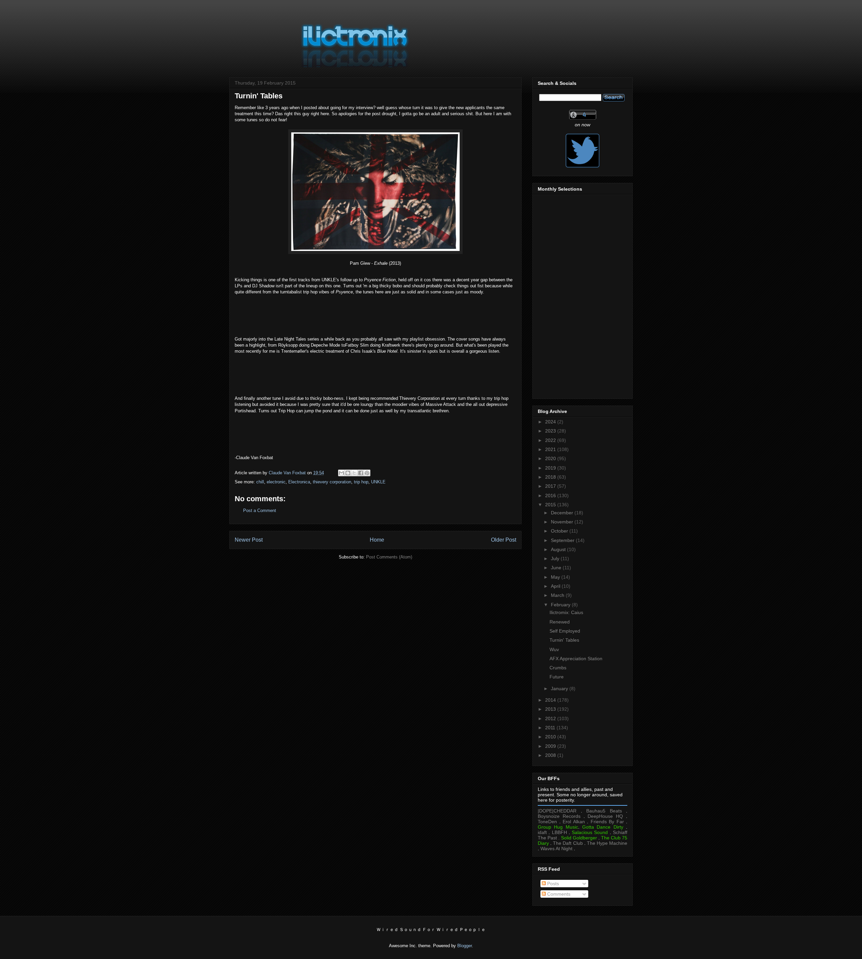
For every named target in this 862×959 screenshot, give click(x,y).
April (556, 586)
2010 (551, 736)
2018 (551, 477)
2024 (551, 421)
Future (557, 676)
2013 (551, 709)
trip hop (361, 481)
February (561, 604)
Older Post (503, 540)
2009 (551, 746)
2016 (551, 495)
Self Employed (565, 631)
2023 (551, 431)
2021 (551, 449)
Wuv (554, 649)
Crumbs (558, 667)
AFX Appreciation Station (576, 658)
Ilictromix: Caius (566, 612)
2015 (551, 504)
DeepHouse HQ (605, 816)
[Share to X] (354, 473)
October (560, 531)
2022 (551, 440)
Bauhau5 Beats (604, 810)
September (563, 540)
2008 (551, 755)
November (562, 521)
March (558, 595)
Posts (552, 883)
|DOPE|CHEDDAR (557, 810)
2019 (551, 468)
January (560, 688)
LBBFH (559, 832)
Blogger (464, 945)
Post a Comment (259, 510)
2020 (551, 458)
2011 (551, 727)
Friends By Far (607, 821)
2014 (551, 700)
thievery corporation (332, 481)
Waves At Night (556, 848)
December (562, 512)
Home (377, 540)
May (556, 577)
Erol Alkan (574, 821)
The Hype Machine (607, 843)
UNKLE (378, 481)
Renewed (560, 622)
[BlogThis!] (347, 473)
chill (260, 481)
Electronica (299, 481)
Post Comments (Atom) (389, 557)
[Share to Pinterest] (367, 473)
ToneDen (547, 821)
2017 (551, 486)
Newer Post (249, 540)
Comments (558, 894)
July (556, 558)
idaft (542, 832)
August (559, 549)
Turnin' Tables (564, 640)
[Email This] (341, 473)
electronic (276, 481)
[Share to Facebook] (360, 473)
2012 (551, 718)
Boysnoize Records (559, 816)
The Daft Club (568, 843)
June (557, 567)
